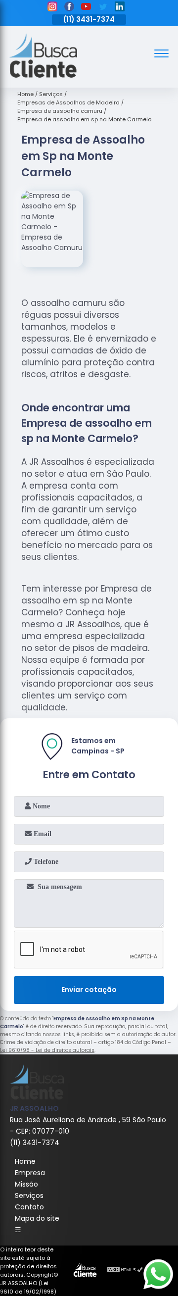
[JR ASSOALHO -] (43, 75)
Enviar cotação (89, 990)
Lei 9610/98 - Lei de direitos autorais (47, 1050)
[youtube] (86, 7)
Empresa (30, 1173)
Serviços (29, 1195)
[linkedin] (120, 7)
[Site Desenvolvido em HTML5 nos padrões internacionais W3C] (125, 1270)
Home (25, 1161)
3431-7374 (95, 19)
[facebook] (69, 7)
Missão (26, 1184)
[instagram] (52, 7)
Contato (29, 1207)
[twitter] (103, 7)
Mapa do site (37, 1218)
